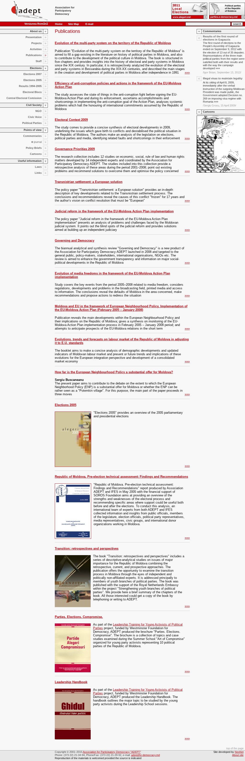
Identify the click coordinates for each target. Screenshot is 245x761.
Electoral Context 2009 (71, 120)
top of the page (235, 748)
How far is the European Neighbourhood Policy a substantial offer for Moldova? (114, 372)
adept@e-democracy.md (145, 755)
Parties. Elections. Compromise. (79, 617)
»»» (187, 72)
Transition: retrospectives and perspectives (86, 548)
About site (238, 755)
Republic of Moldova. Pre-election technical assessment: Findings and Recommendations (121, 476)
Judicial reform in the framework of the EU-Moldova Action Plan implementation (114, 211)
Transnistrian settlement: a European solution (88, 182)
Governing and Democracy (74, 240)
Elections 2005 (65, 405)
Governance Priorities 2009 (75, 149)
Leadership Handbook (71, 682)
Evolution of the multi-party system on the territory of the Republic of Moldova (113, 43)
